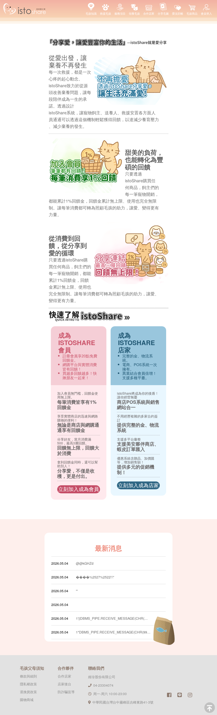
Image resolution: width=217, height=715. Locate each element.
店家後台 (64, 684)
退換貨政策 (28, 691)
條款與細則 (28, 676)
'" (77, 590)
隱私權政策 (28, 684)
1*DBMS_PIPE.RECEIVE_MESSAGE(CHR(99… (113, 632)
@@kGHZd (84, 563)
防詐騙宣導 (66, 691)
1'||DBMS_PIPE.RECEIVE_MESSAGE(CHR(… (112, 618)
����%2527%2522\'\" (95, 577)
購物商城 (26, 699)
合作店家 (64, 676)
